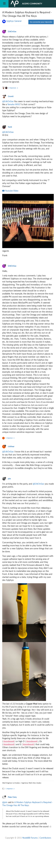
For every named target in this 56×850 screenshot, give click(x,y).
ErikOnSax (12, 31)
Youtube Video (11, 191)
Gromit (10, 96)
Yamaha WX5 (13, 105)
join (9, 479)
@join (4, 802)
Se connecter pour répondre (41, 22)
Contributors (45, 838)
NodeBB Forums (30, 838)
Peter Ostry (12, 797)
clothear (11, 446)
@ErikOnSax (8, 101)
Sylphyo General (13, 21)
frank (10, 127)
